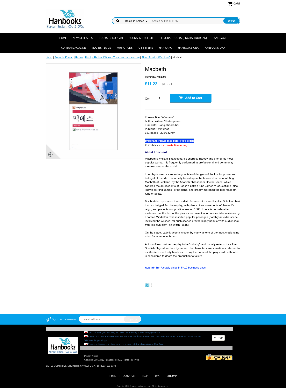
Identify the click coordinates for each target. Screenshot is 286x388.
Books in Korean (111, 38)
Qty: (147, 98)
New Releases (83, 38)
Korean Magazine (73, 47)
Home (63, 38)
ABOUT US (129, 376)
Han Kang (165, 47)
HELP (144, 376)
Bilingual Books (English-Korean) (183, 38)
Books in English (141, 38)
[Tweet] (147, 286)
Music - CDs (125, 47)
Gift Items (146, 47)
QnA (157, 376)
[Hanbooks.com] (65, 18)
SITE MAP (172, 376)
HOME (113, 376)
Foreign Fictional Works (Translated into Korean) (112, 57)
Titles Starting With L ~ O (156, 57)
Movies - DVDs (101, 47)
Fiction (79, 57)
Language (220, 38)
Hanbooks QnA (188, 47)
